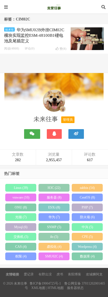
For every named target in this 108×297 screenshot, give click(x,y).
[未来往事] (54, 102)
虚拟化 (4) (54, 247)
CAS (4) (21, 247)
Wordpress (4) (87, 247)
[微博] (76, 134)
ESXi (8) (54, 207)
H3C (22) (54, 188)
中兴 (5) (87, 227)
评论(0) (30, 48)
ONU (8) (21, 207)
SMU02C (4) (54, 256)
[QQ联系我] (54, 134)
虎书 (59, 274)
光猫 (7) (21, 217)
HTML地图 (56, 288)
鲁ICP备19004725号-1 (45, 283)
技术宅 (9, 29)
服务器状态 (75, 288)
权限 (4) (21, 256)
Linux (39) (21, 188)
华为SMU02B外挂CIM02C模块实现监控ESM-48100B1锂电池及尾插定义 (34, 35)
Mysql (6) (20, 227)
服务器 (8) (54, 197)
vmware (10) (20, 197)
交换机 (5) (21, 237)
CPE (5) (87, 237)
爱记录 (29, 274)
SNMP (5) (54, 227)
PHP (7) (87, 207)
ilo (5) (54, 237)
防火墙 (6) (87, 217)
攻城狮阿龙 (94, 274)
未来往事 (54, 7)
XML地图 (38, 288)
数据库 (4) (87, 256)
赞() (63, 48)
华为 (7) (54, 217)
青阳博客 (74, 274)
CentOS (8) (87, 197)
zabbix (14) (87, 188)
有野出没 (45, 274)
